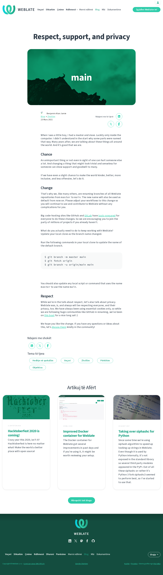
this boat (49, 315)
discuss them (59, 327)
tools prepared (107, 215)
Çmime (60, 9)
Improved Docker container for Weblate (79, 433)
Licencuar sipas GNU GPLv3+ (34, 564)
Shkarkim (50, 9)
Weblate (26, 9)
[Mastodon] (81, 540)
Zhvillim (51, 116)
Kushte (127, 564)
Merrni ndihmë (86, 9)
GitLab (88, 215)
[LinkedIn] (70, 540)
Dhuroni (50, 554)
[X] (76, 540)
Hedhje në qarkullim (43, 360)
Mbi (103, 9)
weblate (81, 534)
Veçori (40, 9)
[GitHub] (93, 540)
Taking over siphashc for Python (136, 433)
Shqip (153, 554)
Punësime (61, 554)
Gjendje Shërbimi (81, 564)
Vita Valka (156, 564)
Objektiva (38, 367)
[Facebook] (87, 540)
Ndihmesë (71, 9)
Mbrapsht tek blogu (81, 500)
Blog (97, 9)
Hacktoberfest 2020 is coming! (23, 433)
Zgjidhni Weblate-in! (146, 9)
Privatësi (134, 564)
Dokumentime (114, 9)
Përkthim (105, 360)
